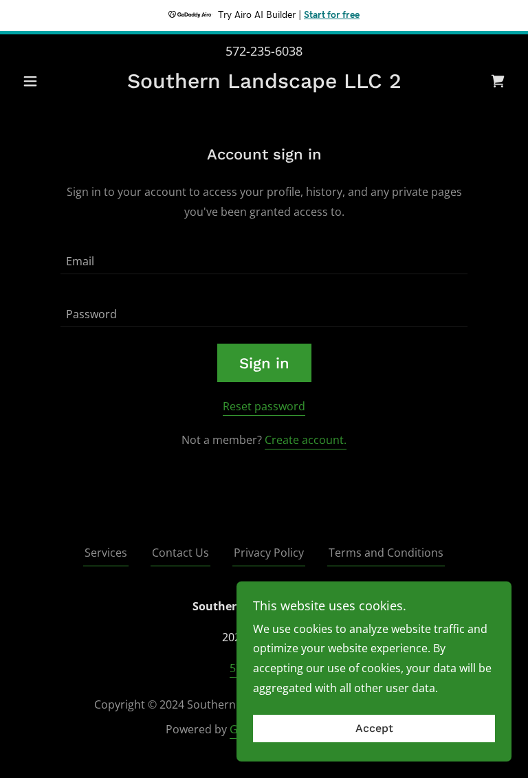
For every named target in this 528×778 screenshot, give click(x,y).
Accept (374, 728)
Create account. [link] (305, 439)
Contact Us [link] (180, 552)
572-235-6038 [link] (264, 51)
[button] (53, 81)
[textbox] (264, 256)
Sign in (264, 363)
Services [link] (106, 552)
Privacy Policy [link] (269, 552)
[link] (264, 83)
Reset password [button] (264, 406)
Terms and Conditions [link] (386, 552)
